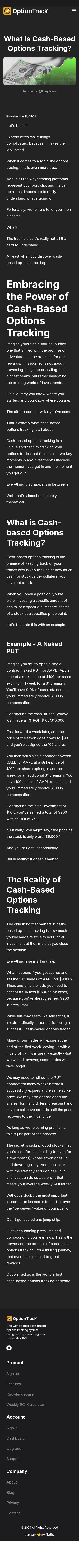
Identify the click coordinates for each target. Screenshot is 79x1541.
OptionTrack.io (18, 1274)
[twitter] (9, 1347)
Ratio (50, 1534)
